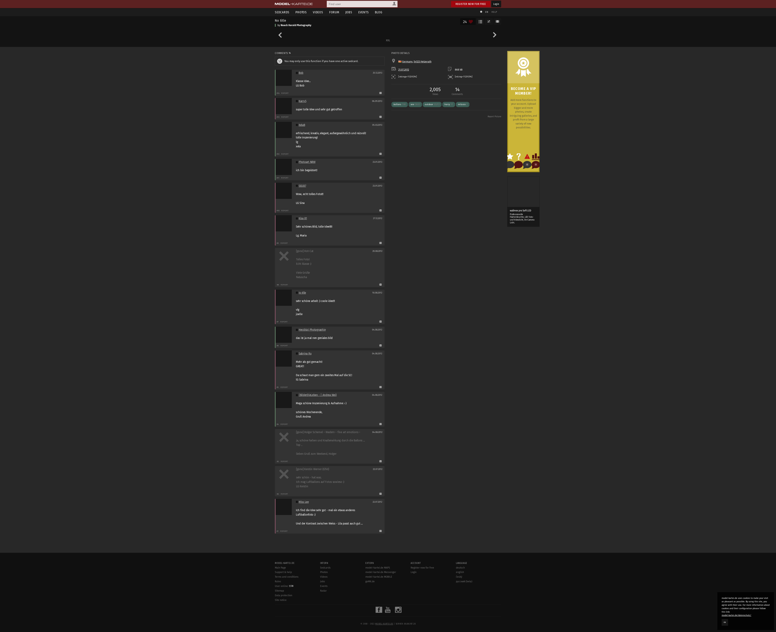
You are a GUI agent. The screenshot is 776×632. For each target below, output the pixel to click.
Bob (301, 73)
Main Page (280, 567)
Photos (301, 12)
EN (486, 12)
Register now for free (470, 3)
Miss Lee (304, 502)
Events (363, 12)
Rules (278, 581)
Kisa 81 (303, 218)
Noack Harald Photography (296, 25)
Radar (323, 590)
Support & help (283, 572)
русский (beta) (464, 581)
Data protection (283, 595)
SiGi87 (302, 186)
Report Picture (494, 116)
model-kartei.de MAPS (377, 567)
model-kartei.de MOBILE (378, 576)
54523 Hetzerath (422, 61)
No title (280, 20)
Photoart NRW (307, 162)
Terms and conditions (286, 576)
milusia (463, 104)
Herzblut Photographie (312, 329)
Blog (378, 12)
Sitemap (279, 590)
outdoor (432, 104)
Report (285, 93)
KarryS (302, 101)
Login (496, 3)
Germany (407, 61)
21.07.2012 (403, 69)
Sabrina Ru (305, 353)
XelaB (302, 125)
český (459, 576)
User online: (284, 586)
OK (725, 622)
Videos (318, 12)
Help (494, 12)
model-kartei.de (384, 624)
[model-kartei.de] (294, 4)
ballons (399, 104)
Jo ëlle (302, 292)
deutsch (460, 567)
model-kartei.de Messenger (380, 572)
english (460, 572)
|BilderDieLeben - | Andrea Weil (318, 395)
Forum (334, 12)
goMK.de (370, 581)
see (415, 104)
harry (448, 104)
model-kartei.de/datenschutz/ (736, 615)
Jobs (348, 12)
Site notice (281, 600)
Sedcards (282, 12)
